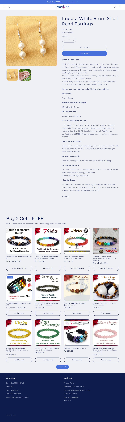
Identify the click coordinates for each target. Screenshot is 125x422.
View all (62, 367)
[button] (4, 7)
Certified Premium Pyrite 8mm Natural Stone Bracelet (46, 304)
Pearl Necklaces (12, 390)
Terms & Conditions (71, 397)
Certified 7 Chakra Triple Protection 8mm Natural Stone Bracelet (104, 258)
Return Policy (105, 161)
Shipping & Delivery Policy (74, 387)
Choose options (19, 268)
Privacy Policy (69, 383)
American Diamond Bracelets (17, 397)
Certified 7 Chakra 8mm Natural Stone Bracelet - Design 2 (47, 257)
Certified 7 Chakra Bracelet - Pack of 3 (18, 304)
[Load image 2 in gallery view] (25, 75)
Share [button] (66, 197)
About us (67, 401)
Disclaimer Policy (70, 394)
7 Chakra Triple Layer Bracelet (75, 348)
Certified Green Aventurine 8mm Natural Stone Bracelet (47, 349)
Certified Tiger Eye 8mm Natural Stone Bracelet (105, 304)
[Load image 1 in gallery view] (12, 75)
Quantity (65, 36)
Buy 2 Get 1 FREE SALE (15, 383)
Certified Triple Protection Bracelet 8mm (19, 257)
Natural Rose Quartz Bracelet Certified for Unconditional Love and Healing (105, 350)
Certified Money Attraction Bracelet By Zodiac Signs (74, 257)
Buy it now (84, 53)
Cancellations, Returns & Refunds (77, 390)
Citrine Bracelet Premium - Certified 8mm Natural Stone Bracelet (17, 350)
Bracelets (9, 387)
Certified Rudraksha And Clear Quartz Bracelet (75, 304)
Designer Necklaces (13, 394)
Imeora (13, 415)
